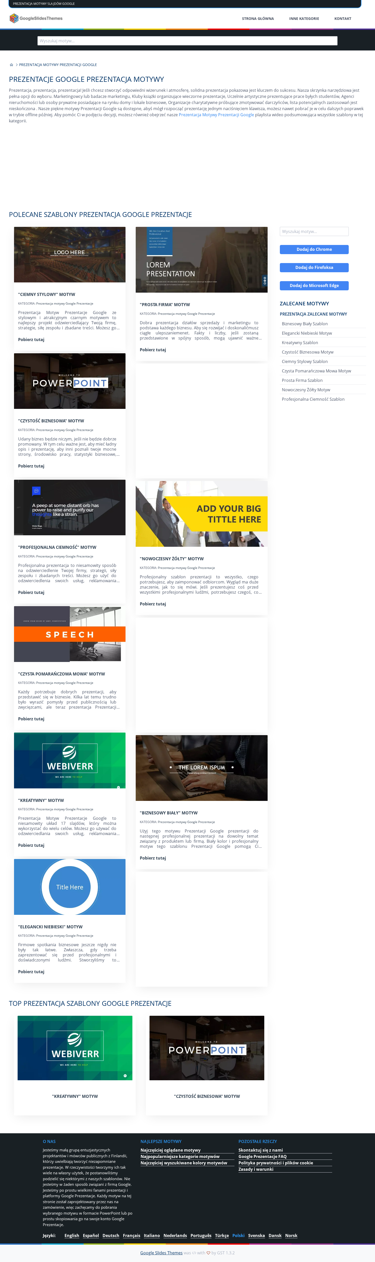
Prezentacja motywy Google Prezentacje (64, 303)
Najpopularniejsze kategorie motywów (180, 1156)
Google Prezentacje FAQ (263, 1156)
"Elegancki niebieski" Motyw (50, 927)
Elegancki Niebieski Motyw (307, 333)
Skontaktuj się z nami (261, 1150)
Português (201, 1235)
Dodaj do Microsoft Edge (314, 285)
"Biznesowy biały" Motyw (168, 813)
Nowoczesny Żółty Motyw (306, 390)
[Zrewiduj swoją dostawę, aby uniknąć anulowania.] (36, 18)
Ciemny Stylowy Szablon (305, 361)
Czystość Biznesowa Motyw (307, 352)
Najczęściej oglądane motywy (171, 1150)
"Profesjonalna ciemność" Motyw (57, 547)
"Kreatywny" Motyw (41, 800)
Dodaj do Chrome (314, 249)
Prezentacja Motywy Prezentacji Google (216, 115)
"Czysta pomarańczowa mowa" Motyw (61, 674)
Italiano (152, 1235)
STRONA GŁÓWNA (258, 18)
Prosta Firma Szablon (302, 380)
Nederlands (175, 1235)
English (72, 1235)
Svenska (256, 1235)
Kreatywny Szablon (300, 342)
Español (91, 1235)
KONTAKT (342, 18)
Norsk (291, 1235)
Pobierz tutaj (31, 339)
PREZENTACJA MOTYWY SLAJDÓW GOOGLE (44, 4)
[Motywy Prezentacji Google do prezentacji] (11, 65)
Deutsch (111, 1235)
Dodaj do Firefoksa (314, 267)
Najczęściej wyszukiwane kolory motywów (184, 1163)
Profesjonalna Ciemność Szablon (313, 399)
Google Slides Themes (161, 1253)
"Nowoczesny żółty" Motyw (172, 559)
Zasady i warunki (256, 1169)
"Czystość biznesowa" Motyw (51, 421)
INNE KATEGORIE (304, 18)
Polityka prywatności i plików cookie (276, 1163)
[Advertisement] (187, 169)
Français (131, 1235)
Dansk (275, 1235)
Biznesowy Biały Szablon (305, 324)
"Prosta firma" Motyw (165, 304)
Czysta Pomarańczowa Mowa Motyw (316, 371)
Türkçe (222, 1235)
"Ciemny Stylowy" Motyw (46, 294)
